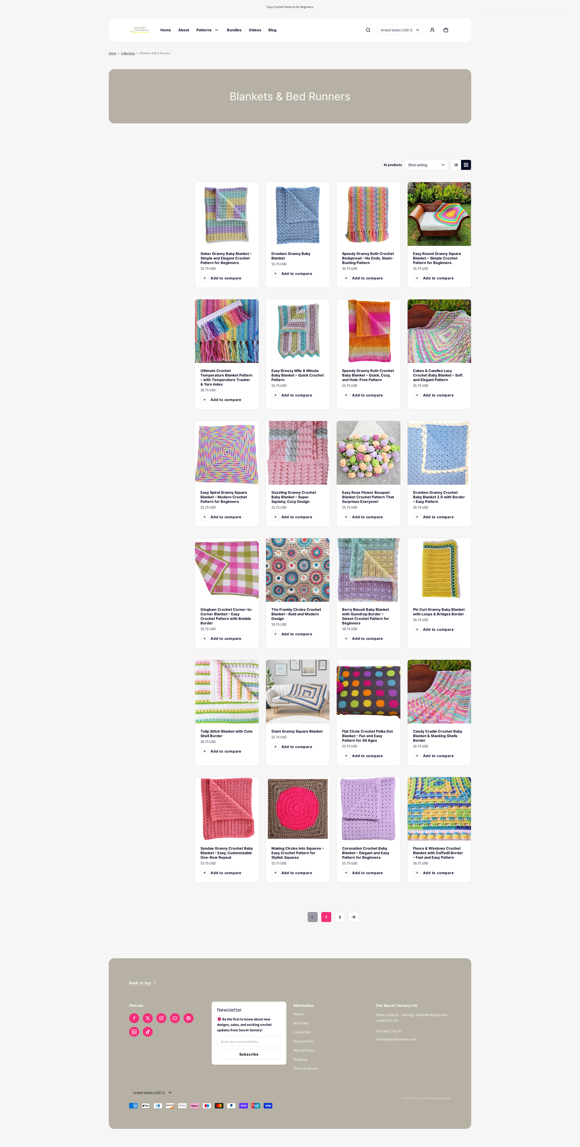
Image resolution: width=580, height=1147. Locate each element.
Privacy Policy (303, 1041)
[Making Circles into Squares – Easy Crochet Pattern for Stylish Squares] (298, 809)
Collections (128, 53)
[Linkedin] (134, 1032)
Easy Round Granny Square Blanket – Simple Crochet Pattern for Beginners (437, 258)
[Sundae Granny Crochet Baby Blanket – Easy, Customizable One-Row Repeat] (227, 809)
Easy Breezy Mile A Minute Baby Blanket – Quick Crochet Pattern (297, 375)
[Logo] (139, 30)
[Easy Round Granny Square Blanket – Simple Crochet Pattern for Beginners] (439, 214)
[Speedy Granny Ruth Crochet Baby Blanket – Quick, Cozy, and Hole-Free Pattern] (368, 331)
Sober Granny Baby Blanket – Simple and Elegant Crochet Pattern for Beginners (226, 258)
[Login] (432, 30)
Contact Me (301, 1032)
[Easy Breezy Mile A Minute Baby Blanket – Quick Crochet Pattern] (298, 331)
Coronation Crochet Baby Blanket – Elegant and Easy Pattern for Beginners (365, 853)
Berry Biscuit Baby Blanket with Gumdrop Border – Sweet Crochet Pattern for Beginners (365, 616)
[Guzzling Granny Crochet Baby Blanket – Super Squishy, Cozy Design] (298, 453)
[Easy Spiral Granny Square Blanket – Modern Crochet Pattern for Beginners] (227, 453)
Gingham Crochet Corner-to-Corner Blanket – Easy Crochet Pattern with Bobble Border (227, 616)
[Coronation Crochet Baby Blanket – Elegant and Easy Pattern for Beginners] (368, 809)
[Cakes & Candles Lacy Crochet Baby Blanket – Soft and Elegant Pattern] (439, 331)
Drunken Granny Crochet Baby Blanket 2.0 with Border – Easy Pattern (439, 497)
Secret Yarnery (413, 1098)
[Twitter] (148, 1018)
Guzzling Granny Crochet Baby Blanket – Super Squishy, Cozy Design (293, 497)
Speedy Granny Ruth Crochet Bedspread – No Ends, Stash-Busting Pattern (368, 258)
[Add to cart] (249, 236)
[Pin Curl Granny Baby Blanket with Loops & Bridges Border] (439, 570)
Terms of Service (305, 1068)
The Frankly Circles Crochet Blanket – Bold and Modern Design (296, 614)
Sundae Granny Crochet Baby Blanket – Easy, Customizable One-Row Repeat (227, 853)
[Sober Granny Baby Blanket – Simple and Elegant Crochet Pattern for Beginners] (227, 214)
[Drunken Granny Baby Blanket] (298, 214)
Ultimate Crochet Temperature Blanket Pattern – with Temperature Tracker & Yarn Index (226, 377)
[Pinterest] (188, 1018)
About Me (300, 1023)
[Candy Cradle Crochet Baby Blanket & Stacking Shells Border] (439, 692)
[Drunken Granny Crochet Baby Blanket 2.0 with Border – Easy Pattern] (439, 453)
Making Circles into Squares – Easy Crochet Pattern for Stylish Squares (297, 853)
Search (298, 1014)
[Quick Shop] (240, 236)
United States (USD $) (397, 30)
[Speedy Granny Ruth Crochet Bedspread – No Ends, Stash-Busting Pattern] (368, 214)
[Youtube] (175, 1018)
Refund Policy (303, 1050)
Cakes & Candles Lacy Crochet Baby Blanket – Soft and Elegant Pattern (437, 375)
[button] (368, 30)
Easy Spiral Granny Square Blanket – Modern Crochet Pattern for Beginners (224, 497)
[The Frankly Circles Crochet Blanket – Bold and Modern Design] (298, 570)
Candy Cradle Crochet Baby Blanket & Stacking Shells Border (437, 736)
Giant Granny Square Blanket (297, 731)
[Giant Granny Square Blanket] (298, 692)
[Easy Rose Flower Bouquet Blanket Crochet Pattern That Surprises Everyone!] (368, 453)
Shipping (300, 1059)
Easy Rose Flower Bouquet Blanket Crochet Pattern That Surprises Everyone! (368, 497)
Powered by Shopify (438, 1098)
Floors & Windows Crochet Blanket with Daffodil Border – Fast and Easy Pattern (438, 853)
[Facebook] (134, 1018)
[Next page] (353, 917)
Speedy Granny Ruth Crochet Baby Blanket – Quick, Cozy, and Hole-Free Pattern (368, 375)
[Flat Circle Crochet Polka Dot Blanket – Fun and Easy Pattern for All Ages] (368, 692)
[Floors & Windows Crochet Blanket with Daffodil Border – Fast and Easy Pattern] (439, 809)
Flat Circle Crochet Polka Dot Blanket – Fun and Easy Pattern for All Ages (367, 736)
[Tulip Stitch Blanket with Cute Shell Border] (227, 692)
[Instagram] (161, 1018)
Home (112, 53)
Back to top (140, 983)
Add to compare (226, 278)
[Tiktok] (148, 1032)
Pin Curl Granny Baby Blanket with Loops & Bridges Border (439, 611)
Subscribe (249, 1054)
